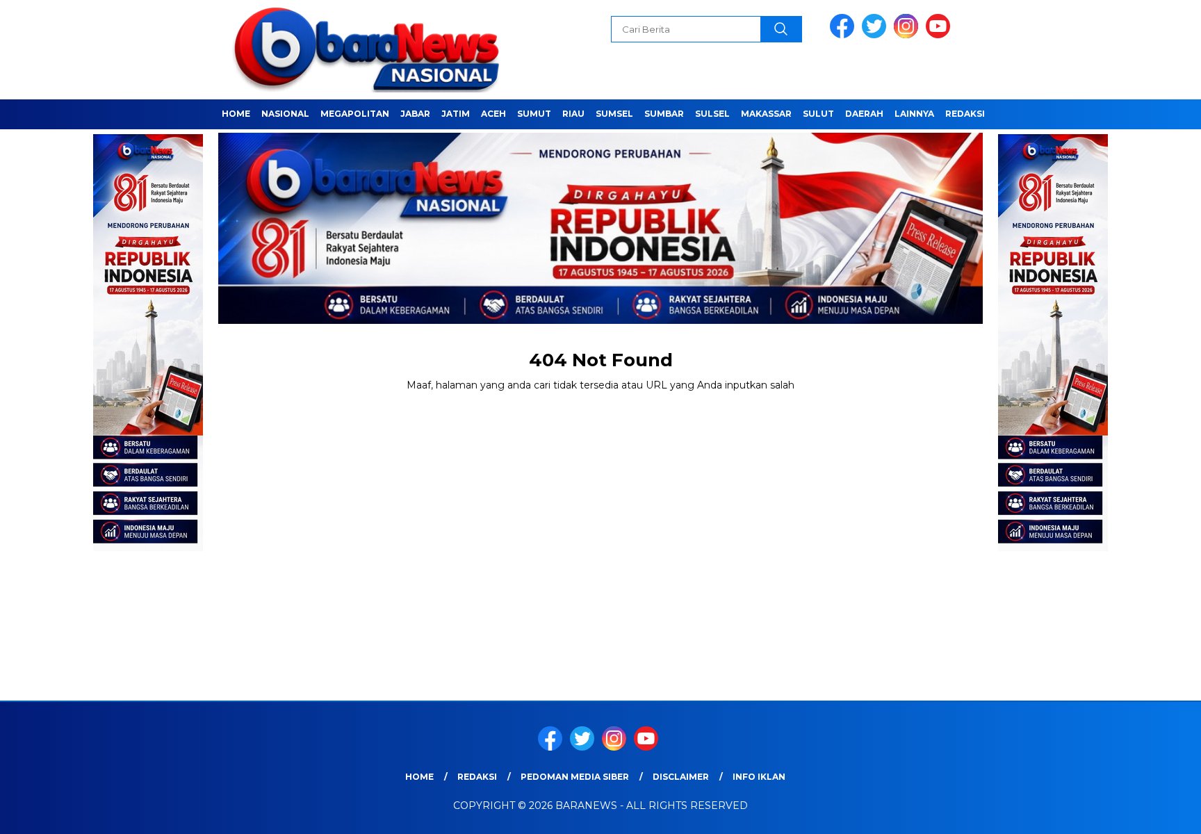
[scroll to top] (1153, 812)
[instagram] (908, 35)
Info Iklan (759, 776)
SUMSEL (614, 113)
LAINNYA (914, 113)
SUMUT (534, 113)
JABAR (415, 113)
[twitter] (876, 35)
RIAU (573, 113)
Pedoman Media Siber (575, 776)
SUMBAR (664, 113)
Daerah (864, 113)
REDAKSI (965, 113)
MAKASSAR (766, 113)
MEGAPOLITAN (354, 113)
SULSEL (712, 113)
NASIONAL (285, 113)
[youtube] (940, 35)
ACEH (493, 113)
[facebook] (844, 35)
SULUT (818, 113)
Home (236, 113)
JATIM (455, 113)
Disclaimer (681, 776)
